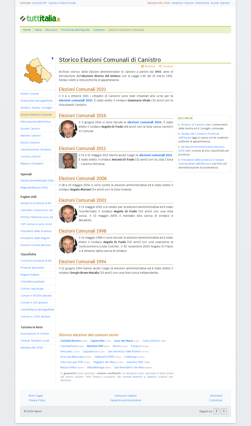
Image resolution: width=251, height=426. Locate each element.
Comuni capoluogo (32, 288)
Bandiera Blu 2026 (159, 3)
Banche (225, 3)
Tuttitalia (25, 3)
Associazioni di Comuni (35, 333)
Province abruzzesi (32, 267)
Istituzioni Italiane (125, 395)
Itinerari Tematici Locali (35, 340)
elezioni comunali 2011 (155, 155)
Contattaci (215, 400)
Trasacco (140, 346)
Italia (38, 30)
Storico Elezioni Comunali (36, 114)
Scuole (215, 3)
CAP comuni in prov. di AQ (36, 224)
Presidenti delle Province (36, 231)
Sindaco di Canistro (193, 124)
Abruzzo (51, 30)
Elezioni (189, 3)
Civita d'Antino (154, 340)
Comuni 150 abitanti (34, 302)
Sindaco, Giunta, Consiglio (36, 107)
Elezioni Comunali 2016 (82, 115)
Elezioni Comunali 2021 (82, 89)
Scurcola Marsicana (76, 356)
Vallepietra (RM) (107, 356)
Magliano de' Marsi (109, 362)
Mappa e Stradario (32, 163)
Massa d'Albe (72, 367)
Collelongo (134, 356)
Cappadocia (94, 351)
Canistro (99, 30)
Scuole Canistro (30, 128)
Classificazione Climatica (36, 149)
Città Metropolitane (33, 281)
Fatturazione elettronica (36, 121)
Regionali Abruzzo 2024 (34, 187)
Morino (120, 346)
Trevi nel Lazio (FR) (75, 362)
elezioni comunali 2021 (75, 100)
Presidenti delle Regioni (35, 238)
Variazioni (177, 3)
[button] (216, 411)
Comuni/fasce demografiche (37, 309)
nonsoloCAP (39, 3)
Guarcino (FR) (138, 362)
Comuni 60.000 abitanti (36, 295)
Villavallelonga (99, 367)
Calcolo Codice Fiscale (62, 3)
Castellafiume (72, 346)
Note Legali (36, 395)
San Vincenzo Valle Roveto (128, 351)
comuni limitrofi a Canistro (139, 376)
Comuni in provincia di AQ (36, 260)
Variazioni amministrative (125, 400)
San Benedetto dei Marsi (133, 367)
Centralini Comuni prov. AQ (37, 210)
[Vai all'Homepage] (41, 18)
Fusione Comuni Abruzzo (36, 245)
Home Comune (30, 93)
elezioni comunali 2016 (144, 122)
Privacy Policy (37, 400)
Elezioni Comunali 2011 (82, 148)
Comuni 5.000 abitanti (35, 316)
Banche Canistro (31, 135)
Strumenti (216, 395)
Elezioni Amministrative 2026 (37, 180)
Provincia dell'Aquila (75, 30)
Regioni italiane (30, 274)
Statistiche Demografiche (37, 100)
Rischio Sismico (30, 142)
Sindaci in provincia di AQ (36, 203)
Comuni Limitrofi (31, 156)
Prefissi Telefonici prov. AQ (37, 217)
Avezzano (70, 351)
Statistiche (202, 3)
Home (27, 30)
